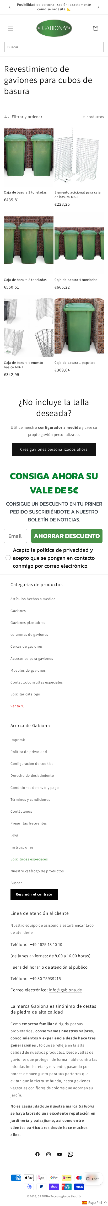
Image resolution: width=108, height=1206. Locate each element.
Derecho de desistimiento (32, 775)
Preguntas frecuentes (28, 823)
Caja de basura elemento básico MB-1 (23, 365)
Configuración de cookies (31, 763)
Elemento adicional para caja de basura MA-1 (78, 194)
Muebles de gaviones (28, 670)
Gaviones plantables (27, 622)
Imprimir (17, 739)
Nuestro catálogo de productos (37, 871)
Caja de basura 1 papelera (75, 363)
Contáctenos (21, 811)
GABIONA (44, 1196)
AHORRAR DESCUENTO (67, 535)
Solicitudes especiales (29, 859)
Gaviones (18, 610)
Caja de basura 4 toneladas (76, 280)
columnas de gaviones (29, 634)
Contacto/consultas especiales (36, 682)
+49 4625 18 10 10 (46, 944)
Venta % (17, 706)
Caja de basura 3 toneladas (25, 280)
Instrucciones (22, 847)
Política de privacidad (28, 751)
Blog (14, 835)
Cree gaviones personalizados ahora (54, 449)
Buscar (16, 882)
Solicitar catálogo (25, 694)
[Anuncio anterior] (9, 7)
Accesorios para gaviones (31, 658)
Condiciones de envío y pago (34, 787)
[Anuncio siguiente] (98, 7)
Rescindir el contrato (34, 894)
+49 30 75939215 (45, 978)
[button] (10, 28)
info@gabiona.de (65, 990)
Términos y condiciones (30, 799)
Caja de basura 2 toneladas (25, 192)
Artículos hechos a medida (33, 598)
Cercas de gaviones (26, 646)
